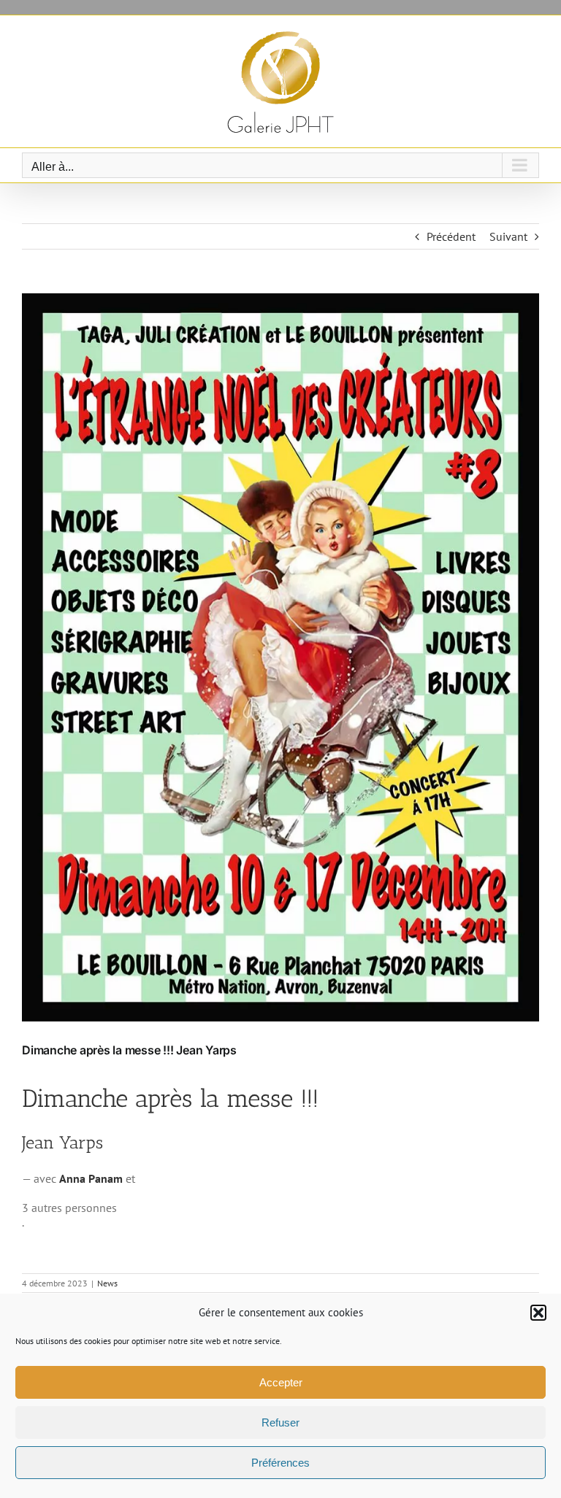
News (107, 1283)
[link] (91, 1178)
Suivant (508, 236)
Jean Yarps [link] (62, 1142)
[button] (538, 1312)
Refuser (280, 1422)
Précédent (451, 236)
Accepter (280, 1382)
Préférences (280, 1462)
